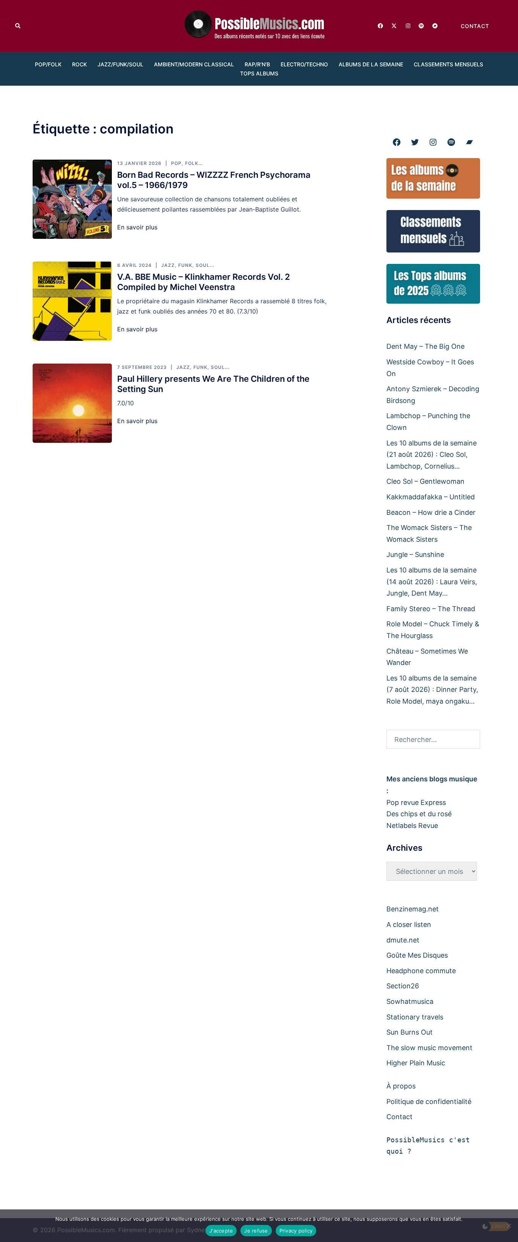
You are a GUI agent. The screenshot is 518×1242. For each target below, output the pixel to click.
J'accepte (221, 1231)
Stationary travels (414, 1017)
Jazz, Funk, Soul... (187, 265)
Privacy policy (296, 1231)
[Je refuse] (508, 1225)
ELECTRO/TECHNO (304, 64)
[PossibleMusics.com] (259, 26)
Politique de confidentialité (428, 1102)
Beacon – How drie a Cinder (431, 512)
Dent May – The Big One (425, 346)
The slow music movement (429, 1048)
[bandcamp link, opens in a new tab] (435, 25)
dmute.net (402, 940)
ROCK (79, 64)
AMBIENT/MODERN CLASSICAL (194, 64)
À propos (401, 1086)
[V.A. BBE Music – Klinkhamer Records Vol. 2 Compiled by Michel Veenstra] (72, 301)
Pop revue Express (416, 802)
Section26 (402, 986)
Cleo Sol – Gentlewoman (425, 481)
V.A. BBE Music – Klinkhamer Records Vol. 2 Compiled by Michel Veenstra (203, 282)
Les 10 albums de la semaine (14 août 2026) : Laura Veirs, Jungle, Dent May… (431, 581)
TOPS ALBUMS (259, 73)
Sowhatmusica (409, 1001)
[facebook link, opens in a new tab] (380, 25)
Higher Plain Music (415, 1063)
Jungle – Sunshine (415, 554)
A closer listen (408, 924)
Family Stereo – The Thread (430, 609)
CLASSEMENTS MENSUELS (448, 64)
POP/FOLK (48, 64)
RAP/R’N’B (257, 64)
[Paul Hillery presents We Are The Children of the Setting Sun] (72, 403)
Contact (399, 1117)
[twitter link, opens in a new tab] (394, 25)
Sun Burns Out (409, 1032)
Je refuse (256, 1231)
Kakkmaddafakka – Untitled (430, 497)
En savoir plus (137, 227)
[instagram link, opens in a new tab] (407, 25)
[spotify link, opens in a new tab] (421, 25)
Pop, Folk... (187, 163)
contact (475, 26)
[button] (18, 26)
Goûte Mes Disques (417, 955)
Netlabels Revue (412, 826)
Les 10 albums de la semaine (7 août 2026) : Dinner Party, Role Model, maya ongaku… (432, 689)
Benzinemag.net (412, 909)
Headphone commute (421, 971)
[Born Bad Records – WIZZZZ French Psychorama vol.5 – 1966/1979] (72, 199)
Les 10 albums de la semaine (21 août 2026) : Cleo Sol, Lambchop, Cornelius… (431, 454)
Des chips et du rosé (419, 814)
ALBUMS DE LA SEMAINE (371, 64)
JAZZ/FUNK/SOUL (120, 64)
